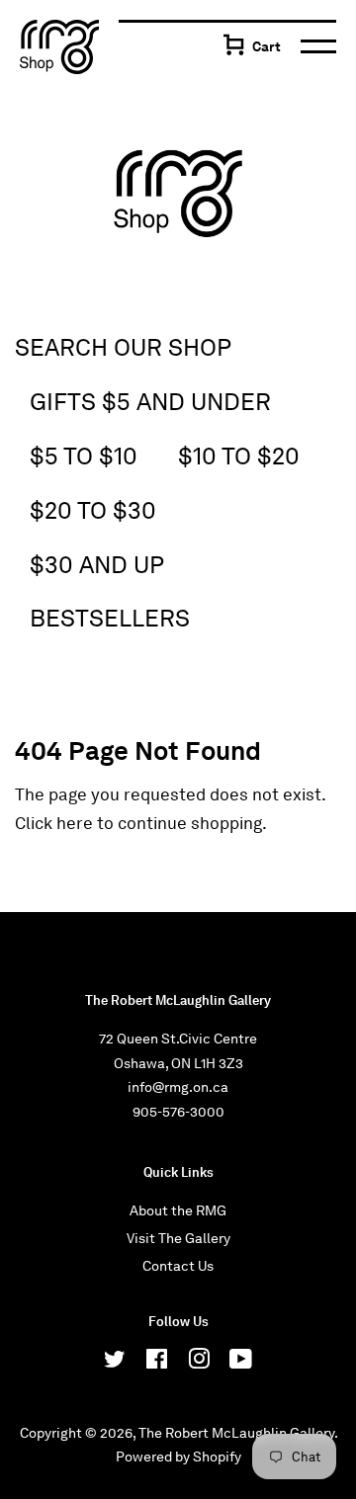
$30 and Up (97, 564)
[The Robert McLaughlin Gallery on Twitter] (115, 1363)
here (74, 823)
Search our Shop (123, 347)
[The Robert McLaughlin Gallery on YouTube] (240, 1363)
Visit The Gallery (178, 1238)
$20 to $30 (93, 510)
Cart (266, 46)
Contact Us (178, 1266)
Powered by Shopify (178, 1456)
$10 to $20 (239, 456)
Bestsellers (110, 618)
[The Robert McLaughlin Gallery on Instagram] (199, 1363)
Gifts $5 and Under (150, 401)
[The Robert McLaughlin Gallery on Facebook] (156, 1363)
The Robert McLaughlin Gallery (236, 1433)
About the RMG (178, 1210)
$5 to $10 (83, 456)
